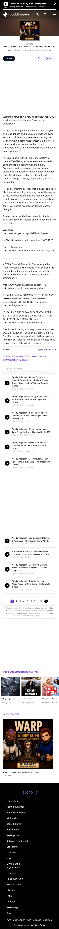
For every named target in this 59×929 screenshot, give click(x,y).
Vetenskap (12, 907)
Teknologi (11, 873)
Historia (10, 890)
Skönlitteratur (13, 884)
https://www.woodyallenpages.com (22, 284)
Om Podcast (34, 919)
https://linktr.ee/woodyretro (34, 343)
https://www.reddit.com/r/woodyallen (23, 288)
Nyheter (10, 901)
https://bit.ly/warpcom (15, 305)
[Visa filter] (53, 369)
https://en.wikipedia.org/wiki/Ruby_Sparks (25, 233)
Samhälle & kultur (15, 812)
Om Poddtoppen (16, 919)
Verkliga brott (13, 835)
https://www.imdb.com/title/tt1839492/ (31, 240)
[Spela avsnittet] (7, 383)
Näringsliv (11, 818)
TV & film (11, 852)
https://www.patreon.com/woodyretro (23, 322)
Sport (9, 913)
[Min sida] (37, 15)
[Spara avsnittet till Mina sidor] (39, 58)
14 (41, 601)
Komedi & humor (15, 806)
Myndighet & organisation (13, 865)
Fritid (9, 895)
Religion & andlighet (17, 841)
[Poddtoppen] (16, 14)
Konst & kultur (13, 823)
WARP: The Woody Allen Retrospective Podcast (29, 50)
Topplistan (12, 801)
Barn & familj (13, 829)
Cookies (47, 919)
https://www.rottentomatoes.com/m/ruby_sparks (29, 250)
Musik (9, 858)
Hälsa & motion (14, 878)
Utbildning (12, 846)
